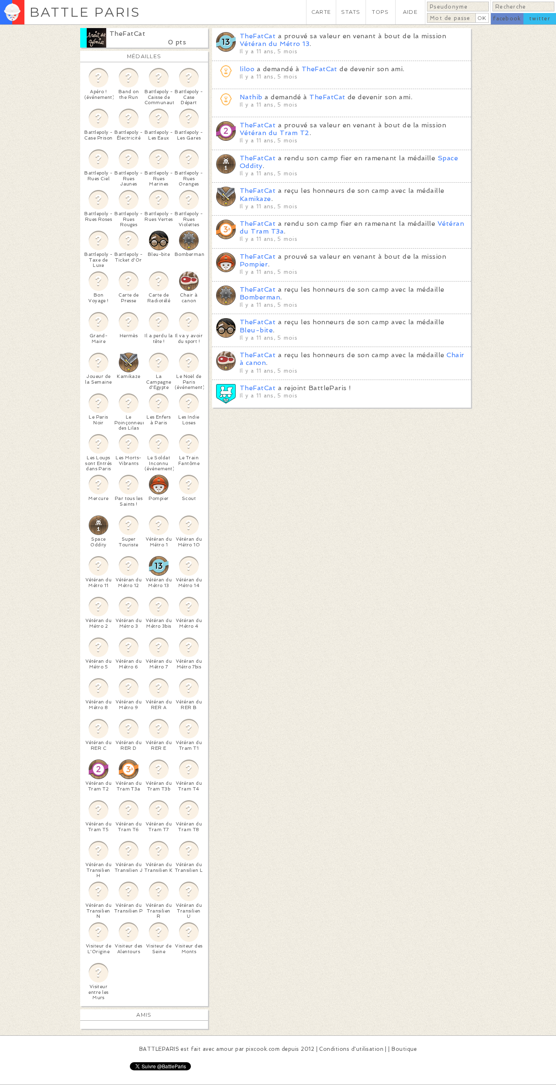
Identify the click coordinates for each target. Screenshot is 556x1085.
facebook (507, 18)
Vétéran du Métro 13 (274, 44)
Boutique (404, 1049)
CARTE (321, 12)
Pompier (254, 264)
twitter (539, 18)
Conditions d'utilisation (351, 1049)
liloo (247, 69)
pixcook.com (263, 1049)
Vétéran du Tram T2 (274, 133)
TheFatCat (127, 33)
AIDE (410, 12)
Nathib (251, 97)
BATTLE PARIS (84, 12)
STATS (350, 12)
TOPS (380, 12)
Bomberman (260, 297)
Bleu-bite (256, 330)
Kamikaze (255, 199)
